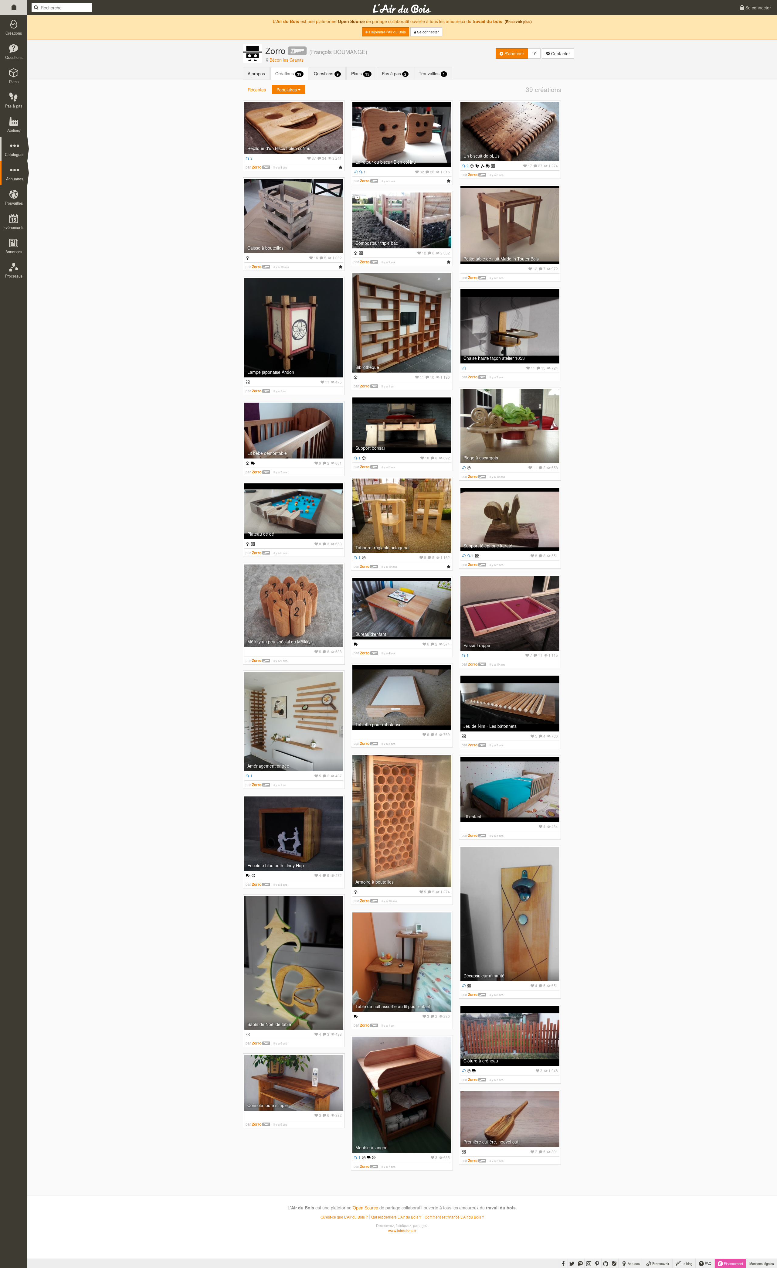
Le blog (686, 1263)
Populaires (287, 90)
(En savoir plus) (518, 21)
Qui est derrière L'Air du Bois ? (396, 1216)
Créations (288, 73)
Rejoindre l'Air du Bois (387, 31)
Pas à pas (394, 73)
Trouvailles (432, 73)
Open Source (351, 21)
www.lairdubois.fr (402, 1230)
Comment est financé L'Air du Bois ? (454, 1216)
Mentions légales (761, 1263)
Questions (326, 73)
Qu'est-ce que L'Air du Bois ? (344, 1216)
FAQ (707, 1263)
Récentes (257, 90)
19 (534, 53)
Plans (360, 73)
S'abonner (513, 53)
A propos (256, 73)
